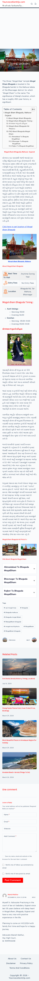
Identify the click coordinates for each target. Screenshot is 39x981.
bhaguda (24, 608)
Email (6, 822)
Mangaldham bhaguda (12, 622)
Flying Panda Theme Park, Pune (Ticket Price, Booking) (18, 709)
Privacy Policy (26, 963)
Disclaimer (11, 963)
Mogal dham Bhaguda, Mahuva (19, 261)
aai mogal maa (10, 608)
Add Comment (10, 836)
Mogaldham (29, 626)
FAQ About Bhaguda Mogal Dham (19, 132)
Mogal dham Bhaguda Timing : (21, 121)
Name (7, 815)
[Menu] (36, 4)
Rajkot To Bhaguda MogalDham (23, 146)
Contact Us (26, 958)
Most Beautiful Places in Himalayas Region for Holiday (19, 741)
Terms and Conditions (19, 968)
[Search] (31, 4)
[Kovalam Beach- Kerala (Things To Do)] (19, 760)
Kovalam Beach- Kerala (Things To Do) (16, 772)
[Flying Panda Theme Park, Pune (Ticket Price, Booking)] (19, 696)
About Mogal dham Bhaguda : (20, 118)
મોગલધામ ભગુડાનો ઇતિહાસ (18, 123)
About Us (12, 958)
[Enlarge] (34, 237)
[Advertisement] (19, 28)
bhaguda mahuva (11, 612)
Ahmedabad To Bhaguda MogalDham (20, 138)
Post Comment (13, 880)
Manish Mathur (13, 894)
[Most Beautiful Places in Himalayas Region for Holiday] (19, 728)
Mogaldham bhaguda (12, 631)
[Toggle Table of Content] (31, 109)
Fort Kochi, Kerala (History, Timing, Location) (18, 678)
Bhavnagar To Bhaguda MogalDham (20, 142)
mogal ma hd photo (12, 626)
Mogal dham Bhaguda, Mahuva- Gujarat (18, 114)
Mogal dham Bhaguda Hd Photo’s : (19, 127)
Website (7, 829)
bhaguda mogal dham (12, 617)
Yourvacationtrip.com (13, 2)
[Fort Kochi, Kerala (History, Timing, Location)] (19, 667)
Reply (34, 897)
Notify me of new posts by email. (18, 874)
